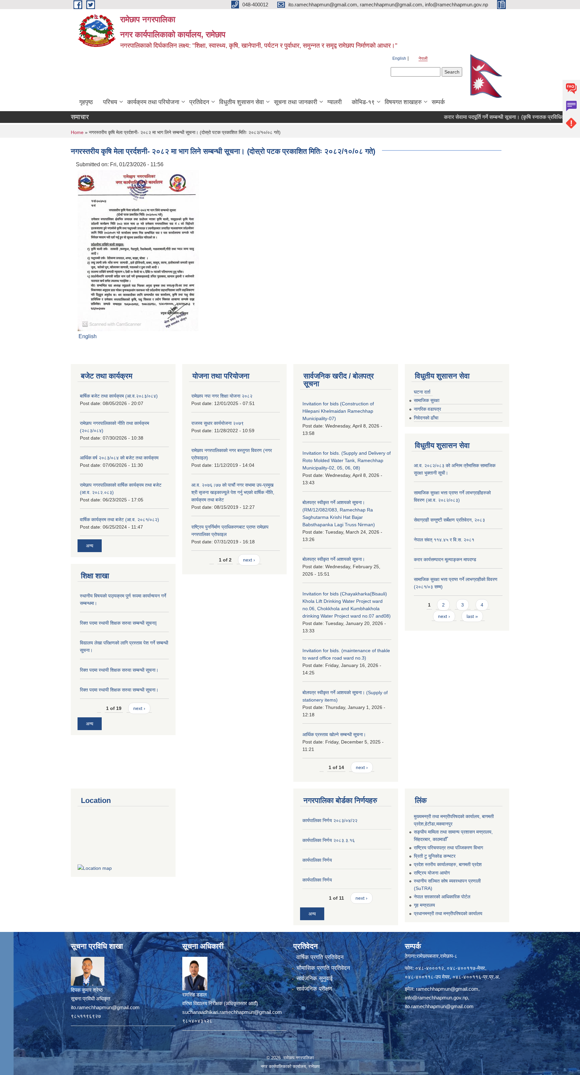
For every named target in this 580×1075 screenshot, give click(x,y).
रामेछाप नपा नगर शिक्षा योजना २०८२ (221, 396)
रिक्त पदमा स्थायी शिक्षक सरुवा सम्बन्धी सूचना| (118, 623)
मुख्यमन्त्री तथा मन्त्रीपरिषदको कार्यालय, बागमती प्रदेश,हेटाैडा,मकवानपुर (454, 820)
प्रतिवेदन (199, 102)
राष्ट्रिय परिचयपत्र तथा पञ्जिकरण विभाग (448, 847)
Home (77, 132)
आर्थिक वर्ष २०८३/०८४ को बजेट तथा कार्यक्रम (119, 457)
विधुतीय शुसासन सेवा (241, 102)
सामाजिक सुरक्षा (426, 400)
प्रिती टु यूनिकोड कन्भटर (434, 856)
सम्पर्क (438, 102)
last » (472, 616)
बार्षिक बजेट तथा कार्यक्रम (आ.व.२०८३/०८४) (119, 396)
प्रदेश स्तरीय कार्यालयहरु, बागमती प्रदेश (448, 864)
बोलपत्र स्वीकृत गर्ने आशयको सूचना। (333, 559)
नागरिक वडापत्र (427, 409)
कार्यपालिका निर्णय (317, 860)
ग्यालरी (334, 102)
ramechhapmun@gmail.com (447, 989)
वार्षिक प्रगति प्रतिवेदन (320, 957)
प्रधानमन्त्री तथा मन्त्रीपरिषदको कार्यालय (448, 913)
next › (139, 708)
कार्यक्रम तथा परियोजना (153, 102)
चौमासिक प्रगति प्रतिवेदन (323, 968)
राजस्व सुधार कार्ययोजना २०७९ (217, 423)
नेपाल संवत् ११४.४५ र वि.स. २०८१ (444, 539)
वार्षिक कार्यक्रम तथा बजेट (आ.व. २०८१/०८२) (119, 519)
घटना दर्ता (422, 392)
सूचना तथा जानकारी (295, 102)
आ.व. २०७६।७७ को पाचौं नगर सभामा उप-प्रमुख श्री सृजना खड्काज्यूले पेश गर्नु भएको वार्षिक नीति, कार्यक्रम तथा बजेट (232, 492)
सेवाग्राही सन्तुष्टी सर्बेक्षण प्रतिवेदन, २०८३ (449, 520)
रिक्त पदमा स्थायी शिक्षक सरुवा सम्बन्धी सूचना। (119, 670)
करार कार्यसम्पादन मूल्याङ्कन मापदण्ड (445, 559)
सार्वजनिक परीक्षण (314, 989)
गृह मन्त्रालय (424, 905)
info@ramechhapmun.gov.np (436, 997)
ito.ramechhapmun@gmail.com (439, 1006)
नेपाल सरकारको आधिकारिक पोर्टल (442, 896)
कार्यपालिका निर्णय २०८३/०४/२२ (329, 820)
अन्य (89, 545)
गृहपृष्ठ (86, 102)
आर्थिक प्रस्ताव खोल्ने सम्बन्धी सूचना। (334, 734)
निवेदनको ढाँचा (426, 417)
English (399, 58)
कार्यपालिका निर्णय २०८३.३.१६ (328, 840)
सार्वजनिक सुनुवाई (314, 978)
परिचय (110, 102)
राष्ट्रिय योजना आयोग (432, 873)
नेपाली (423, 58)
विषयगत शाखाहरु (403, 102)
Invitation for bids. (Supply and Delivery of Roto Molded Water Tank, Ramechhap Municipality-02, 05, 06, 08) (346, 460)
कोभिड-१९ (363, 102)
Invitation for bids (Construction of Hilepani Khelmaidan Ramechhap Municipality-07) (338, 411)
